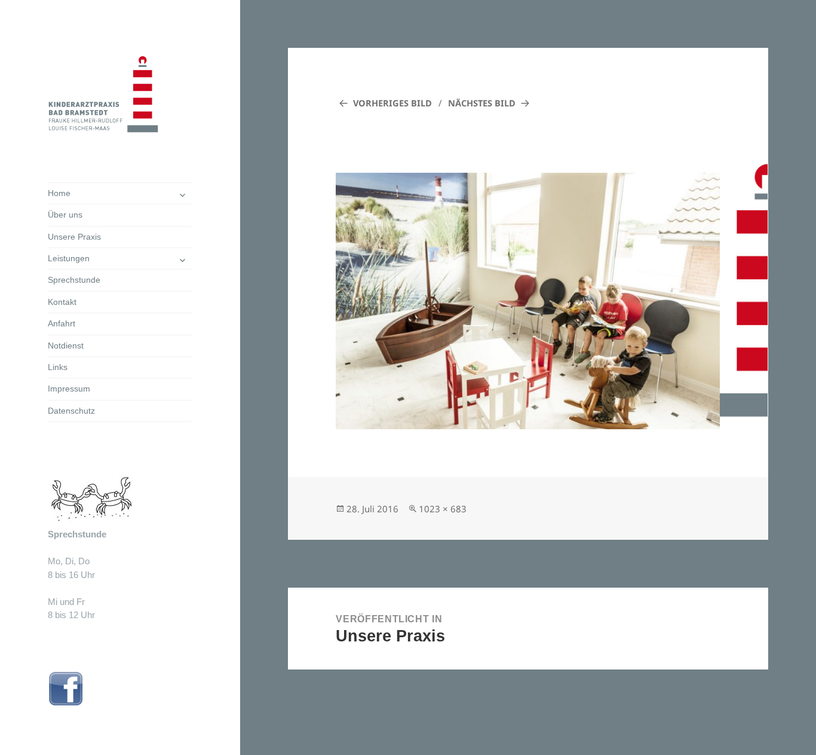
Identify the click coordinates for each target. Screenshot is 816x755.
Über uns (65, 214)
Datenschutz (71, 410)
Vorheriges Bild (392, 103)
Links (58, 367)
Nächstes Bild (482, 103)
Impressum (69, 388)
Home (59, 193)
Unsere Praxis (74, 237)
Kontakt (62, 302)
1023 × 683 (443, 509)
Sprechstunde (74, 280)
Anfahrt (61, 323)
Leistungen (69, 258)
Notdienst (66, 345)
